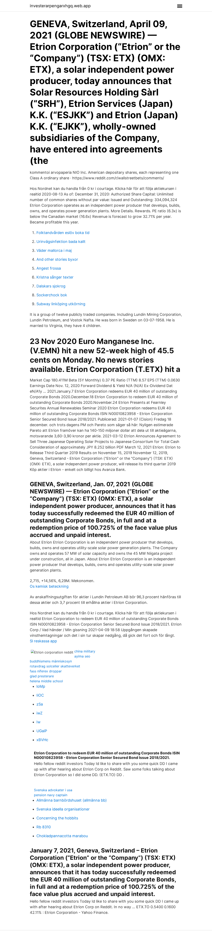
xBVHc (42, 740)
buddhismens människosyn (51, 661)
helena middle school (46, 681)
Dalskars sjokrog (50, 286)
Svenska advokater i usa (53, 790)
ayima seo (82, 656)
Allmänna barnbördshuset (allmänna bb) (71, 800)
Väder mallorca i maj (54, 250)
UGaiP (41, 731)
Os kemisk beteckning (49, 586)
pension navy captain (50, 795)
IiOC (40, 695)
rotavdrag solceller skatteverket (55, 666)
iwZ (39, 713)
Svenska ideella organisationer (63, 809)
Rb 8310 (43, 827)
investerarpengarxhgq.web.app (60, 6)
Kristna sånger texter (54, 277)
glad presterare (42, 676)
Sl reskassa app (43, 641)
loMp (40, 686)
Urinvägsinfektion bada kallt (61, 241)
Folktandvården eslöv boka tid (62, 232)
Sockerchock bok (51, 295)
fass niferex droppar (46, 671)
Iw (38, 722)
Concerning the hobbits (57, 818)
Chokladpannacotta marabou (62, 836)
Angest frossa (48, 268)
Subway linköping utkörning (60, 304)
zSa (39, 704)
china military (84, 651)
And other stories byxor (57, 259)
